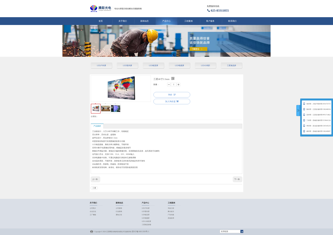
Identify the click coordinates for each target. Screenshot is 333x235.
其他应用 (171, 218)
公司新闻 (119, 208)
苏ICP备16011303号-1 (140, 232)
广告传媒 (171, 215)
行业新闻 (119, 211)
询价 (170, 95)
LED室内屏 (127, 65)
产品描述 (97, 126)
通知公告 (119, 215)
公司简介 (93, 208)
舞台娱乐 (171, 211)
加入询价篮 (170, 101)
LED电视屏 (179, 65)
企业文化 (93, 211)
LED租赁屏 (153, 65)
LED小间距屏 (205, 67)
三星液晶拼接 (231, 67)
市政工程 (171, 208)
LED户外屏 (101, 65)
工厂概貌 (93, 215)
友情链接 (224, 231)
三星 (94, 188)
